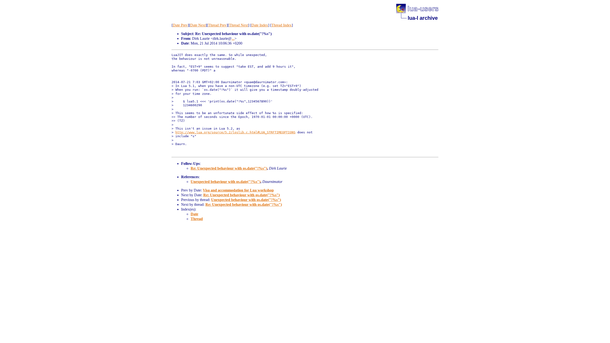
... (233, 38)
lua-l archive (423, 18)
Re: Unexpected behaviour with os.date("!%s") (229, 168)
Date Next (198, 25)
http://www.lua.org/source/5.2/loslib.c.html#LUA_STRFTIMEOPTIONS (235, 132)
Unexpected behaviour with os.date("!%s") (225, 182)
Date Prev (180, 25)
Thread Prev (217, 25)
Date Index (259, 25)
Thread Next (238, 25)
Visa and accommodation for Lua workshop (238, 190)
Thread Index (281, 25)
